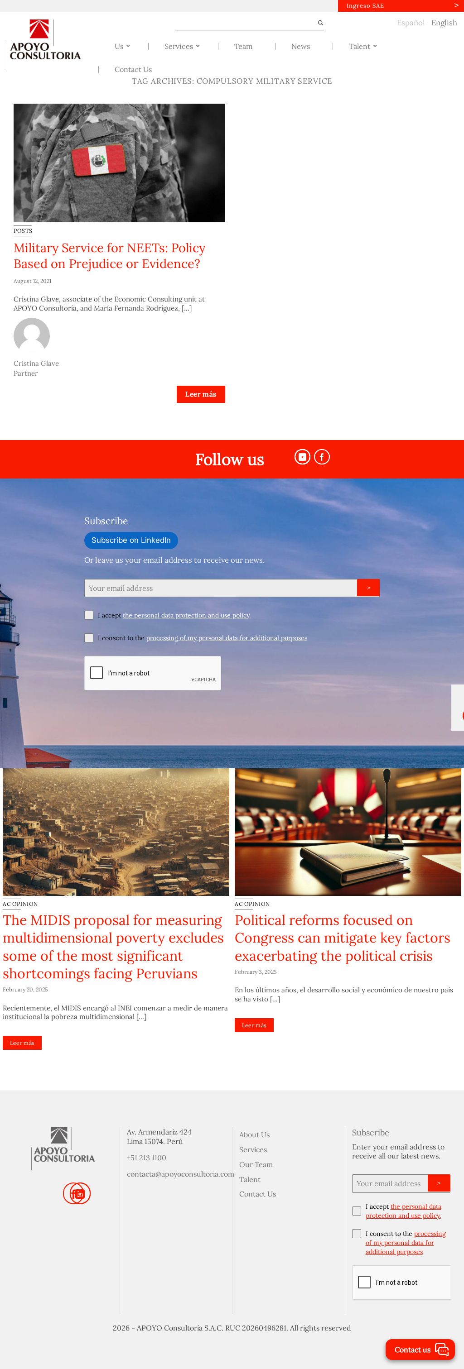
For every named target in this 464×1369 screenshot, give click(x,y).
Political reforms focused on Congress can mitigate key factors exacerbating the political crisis (342, 937)
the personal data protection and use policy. (187, 615)
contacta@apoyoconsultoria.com (180, 1173)
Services (253, 1149)
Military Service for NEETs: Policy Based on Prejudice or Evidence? (109, 255)
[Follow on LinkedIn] (80, 1193)
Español (411, 23)
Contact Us (257, 1193)
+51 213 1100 (146, 1157)
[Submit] (316, 23)
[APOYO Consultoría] (49, 44)
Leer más (201, 394)
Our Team (256, 1164)
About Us (254, 1134)
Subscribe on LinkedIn (131, 540)
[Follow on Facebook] (322, 457)
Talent (250, 1179)
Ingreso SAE (365, 6)
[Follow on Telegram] (302, 457)
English (444, 23)
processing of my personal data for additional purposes (226, 638)
